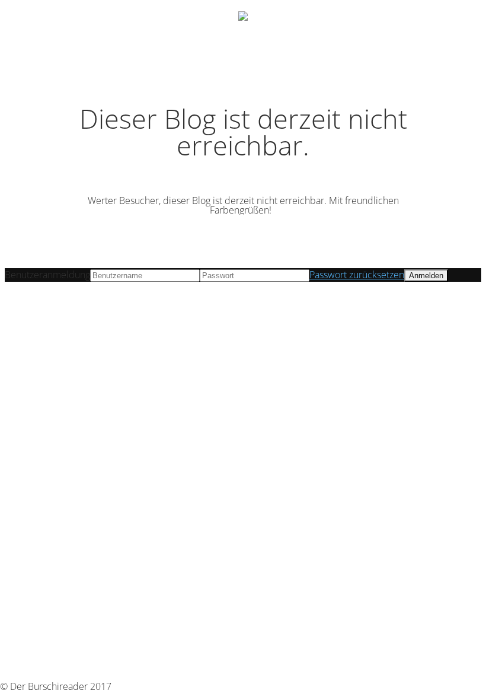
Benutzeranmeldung (47, 274)
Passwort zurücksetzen (356, 274)
